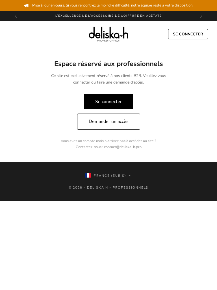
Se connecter (188, 34)
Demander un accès (109, 121)
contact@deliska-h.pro (123, 147)
